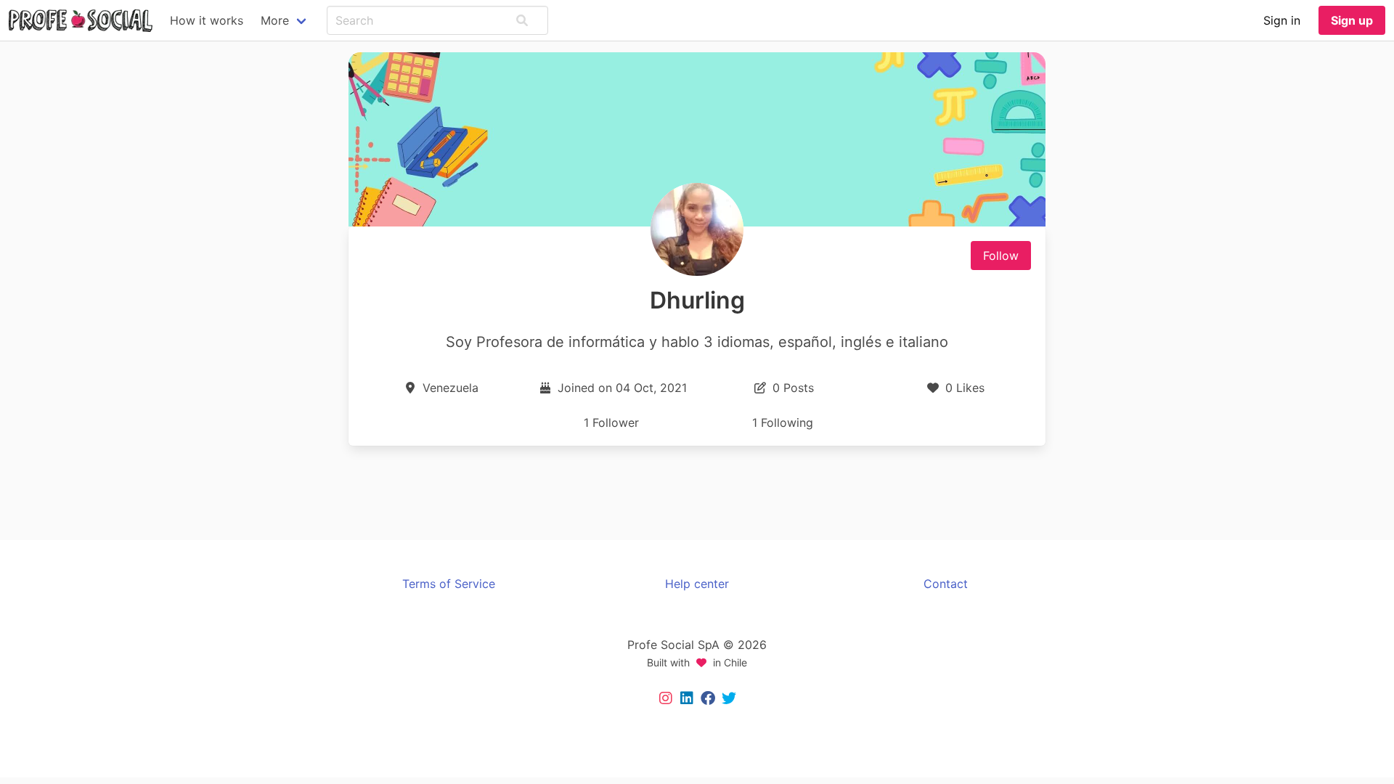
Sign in (1281, 20)
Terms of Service (448, 583)
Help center (697, 583)
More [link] (275, 20)
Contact (946, 583)
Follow (1001, 255)
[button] (522, 20)
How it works (206, 20)
